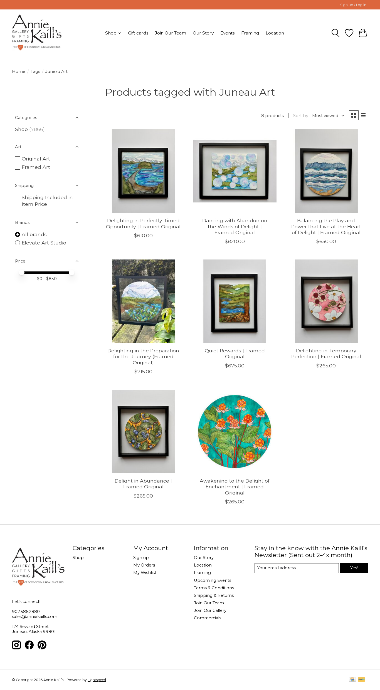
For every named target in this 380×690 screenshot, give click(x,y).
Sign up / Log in (353, 5)
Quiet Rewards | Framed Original (235, 353)
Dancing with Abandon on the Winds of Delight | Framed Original (234, 226)
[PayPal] (361, 679)
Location (275, 33)
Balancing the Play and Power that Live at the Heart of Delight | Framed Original (326, 226)
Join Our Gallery (210, 610)
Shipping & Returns (214, 595)
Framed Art (36, 167)
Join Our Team (170, 33)
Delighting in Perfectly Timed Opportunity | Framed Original (143, 223)
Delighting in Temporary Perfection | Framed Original (326, 353)
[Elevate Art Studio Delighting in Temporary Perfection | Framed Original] (326, 301)
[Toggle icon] (335, 33)
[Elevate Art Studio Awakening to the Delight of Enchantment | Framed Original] (235, 431)
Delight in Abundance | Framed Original (143, 483)
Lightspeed (97, 680)
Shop (21, 129)
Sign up (141, 557)
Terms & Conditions (214, 587)
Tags (35, 71)
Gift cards (138, 33)
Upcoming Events (212, 580)
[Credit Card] (352, 679)
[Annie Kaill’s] (37, 33)
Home (18, 71)
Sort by (300, 115)
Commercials (207, 617)
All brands (34, 234)
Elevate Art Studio (44, 243)
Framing (250, 33)
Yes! (354, 567)
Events (227, 33)
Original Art (36, 159)
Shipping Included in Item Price (47, 200)
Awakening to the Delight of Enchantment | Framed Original (235, 486)
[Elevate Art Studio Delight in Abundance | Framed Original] (143, 431)
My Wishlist (144, 572)
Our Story (203, 33)
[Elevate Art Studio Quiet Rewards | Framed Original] (235, 301)
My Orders (144, 565)
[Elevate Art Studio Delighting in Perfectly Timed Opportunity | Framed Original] (143, 171)
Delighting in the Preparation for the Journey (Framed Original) (143, 356)
